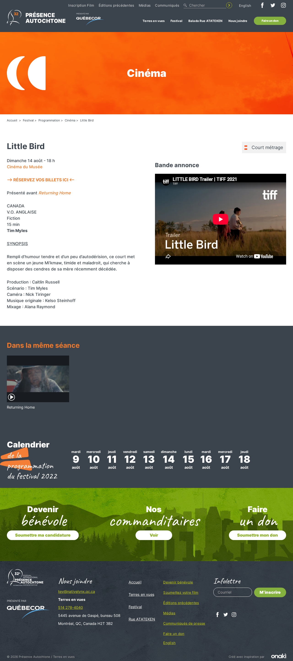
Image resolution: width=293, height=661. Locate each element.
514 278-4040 (70, 607)
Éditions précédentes (116, 5)
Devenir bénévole (178, 582)
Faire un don (270, 20)
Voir (154, 535)
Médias (145, 5)
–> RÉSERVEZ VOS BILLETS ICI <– (41, 179)
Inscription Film (81, 5)
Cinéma (70, 120)
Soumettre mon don (257, 535)
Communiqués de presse (184, 623)
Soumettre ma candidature (43, 535)
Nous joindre (237, 21)
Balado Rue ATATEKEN (205, 21)
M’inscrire (270, 592)
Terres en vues (154, 21)
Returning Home (54, 192)
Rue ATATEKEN (142, 619)
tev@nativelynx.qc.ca (76, 591)
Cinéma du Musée (25, 166)
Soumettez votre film (180, 592)
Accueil (12, 120)
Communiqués (167, 5)
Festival (176, 21)
